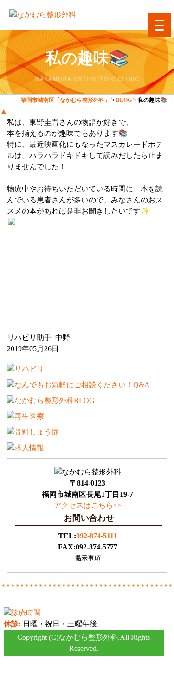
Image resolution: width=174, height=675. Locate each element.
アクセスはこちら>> (88, 505)
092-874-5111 (96, 536)
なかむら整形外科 (88, 637)
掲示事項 (88, 558)
